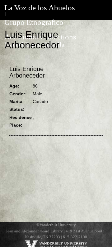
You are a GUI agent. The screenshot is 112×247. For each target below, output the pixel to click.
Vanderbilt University (58, 225)
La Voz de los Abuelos (39, 7)
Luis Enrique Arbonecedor (27, 72)
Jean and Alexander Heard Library (34, 231)
